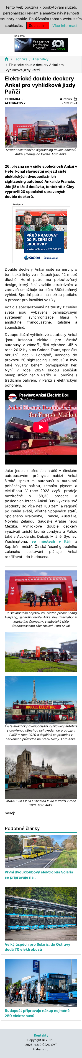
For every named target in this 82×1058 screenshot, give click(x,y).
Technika (21, 59)
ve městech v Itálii (52, 541)
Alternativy (40, 59)
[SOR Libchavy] (41, 45)
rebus (65, 99)
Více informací (64, 25)
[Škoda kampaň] (41, 234)
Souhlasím (37, 25)
